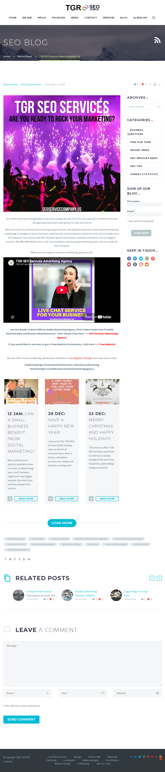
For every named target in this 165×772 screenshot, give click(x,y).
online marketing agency (43, 544)
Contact (90, 17)
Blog (123, 17)
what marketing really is (18, 549)
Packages (58, 17)
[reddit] (147, 266)
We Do (42, 17)
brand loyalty (37, 538)
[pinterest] (153, 260)
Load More (62, 523)
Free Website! (108, 344)
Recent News (10, 84)
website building (141, 544)
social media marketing (116, 544)
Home (12, 17)
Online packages (90, 760)
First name (133, 201)
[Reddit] (29, 559)
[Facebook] (5, 559)
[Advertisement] (144, 333)
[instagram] (147, 260)
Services (109, 17)
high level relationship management (91, 538)
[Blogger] (160, 756)
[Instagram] (144, 756)
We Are (27, 17)
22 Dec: (101, 426)
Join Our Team (140, 142)
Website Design (63, 764)
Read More (26, 498)
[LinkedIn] (24, 559)
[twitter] (141, 260)
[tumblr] (135, 266)
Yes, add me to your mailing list (22, 705)
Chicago (87, 358)
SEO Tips (136, 166)
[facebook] (129, 260)
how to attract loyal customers (128, 538)
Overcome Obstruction (39, 591)
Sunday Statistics (144, 174)
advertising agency (16, 538)
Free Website (112, 760)
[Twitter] (10, 559)
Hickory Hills (94, 757)
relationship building (71, 544)
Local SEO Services (57, 757)
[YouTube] (152, 756)
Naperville (112, 757)
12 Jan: (21, 432)
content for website (59, 538)
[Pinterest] (15, 559)
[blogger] (141, 266)
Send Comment (21, 719)
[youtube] (129, 266)
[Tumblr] (19, 559)
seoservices (93, 544)
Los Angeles (75, 358)
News (74, 17)
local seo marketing (16, 544)
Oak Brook (51, 760)
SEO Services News (31, 84)
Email (131, 211)
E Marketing (83, 764)
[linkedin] (135, 260)
